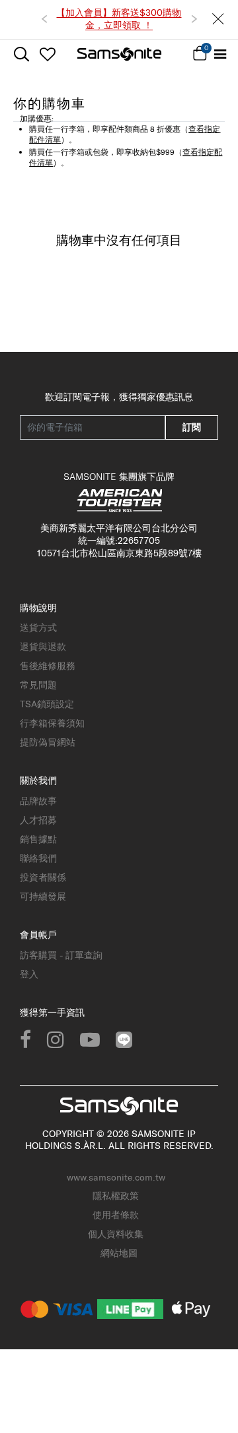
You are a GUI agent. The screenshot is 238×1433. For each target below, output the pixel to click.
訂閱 (191, 427)
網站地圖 (119, 1253)
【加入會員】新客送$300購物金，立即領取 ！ (118, 19)
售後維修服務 (47, 666)
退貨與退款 (43, 647)
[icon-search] (21, 54)
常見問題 (38, 685)
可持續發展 (43, 896)
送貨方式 (38, 627)
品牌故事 (38, 801)
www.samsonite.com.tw (116, 1177)
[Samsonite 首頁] (119, 54)
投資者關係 (43, 877)
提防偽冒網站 (47, 742)
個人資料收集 (115, 1234)
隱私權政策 (116, 1196)
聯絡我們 (38, 858)
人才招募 (38, 820)
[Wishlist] (47, 54)
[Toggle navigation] (220, 54)
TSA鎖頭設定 (47, 704)
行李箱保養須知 (52, 723)
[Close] (218, 19)
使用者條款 (116, 1215)
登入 (29, 974)
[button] (44, 19)
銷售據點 (38, 839)
